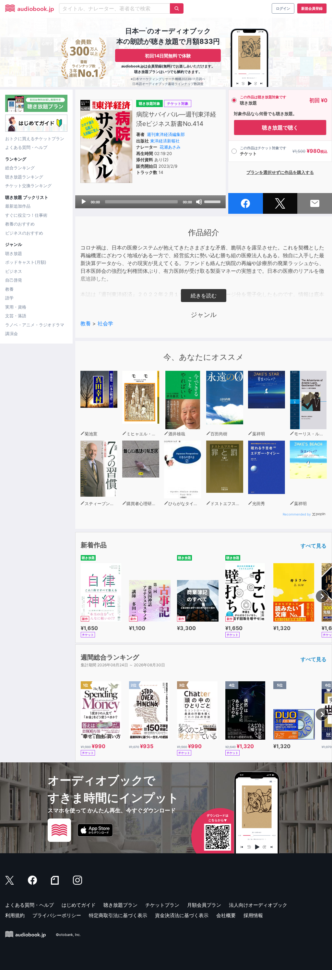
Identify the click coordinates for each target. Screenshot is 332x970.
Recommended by (297, 514)
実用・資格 (15, 306)
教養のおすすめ (20, 223)
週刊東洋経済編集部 (166, 134)
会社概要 (226, 915)
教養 (9, 289)
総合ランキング (20, 167)
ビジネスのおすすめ (24, 233)
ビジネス (13, 271)
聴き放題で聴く (280, 127)
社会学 (105, 323)
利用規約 (15, 915)
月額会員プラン (204, 905)
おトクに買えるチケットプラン (34, 138)
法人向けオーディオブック (258, 905)
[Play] (83, 202)
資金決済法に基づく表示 (181, 915)
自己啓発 (13, 280)
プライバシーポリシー (56, 915)
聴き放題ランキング (24, 176)
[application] (150, 201)
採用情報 (253, 915)
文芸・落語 (15, 315)
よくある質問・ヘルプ (26, 147)
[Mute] (199, 202)
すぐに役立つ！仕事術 (26, 215)
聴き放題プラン (120, 905)
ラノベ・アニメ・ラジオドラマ (34, 324)
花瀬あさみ (170, 147)
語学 (9, 297)
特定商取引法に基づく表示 (118, 915)
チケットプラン (162, 905)
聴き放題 (13, 253)
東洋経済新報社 (165, 140)
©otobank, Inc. (68, 934)
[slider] (213, 201)
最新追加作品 (17, 206)
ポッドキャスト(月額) (25, 262)
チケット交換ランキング (28, 185)
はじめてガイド (79, 905)
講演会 (11, 333)
